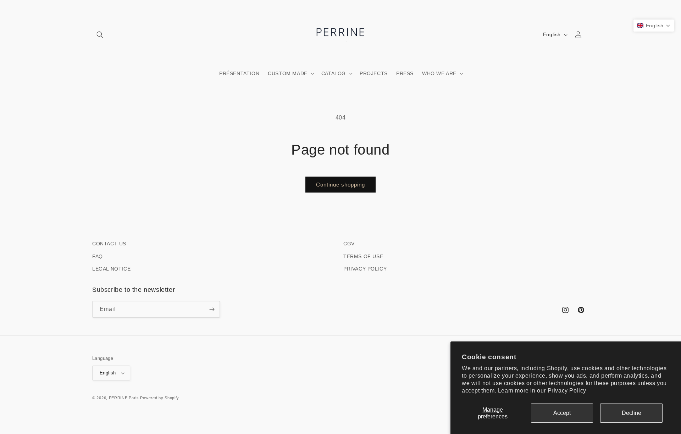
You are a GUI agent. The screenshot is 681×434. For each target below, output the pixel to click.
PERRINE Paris (124, 398)
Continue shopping (340, 185)
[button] (100, 35)
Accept (562, 413)
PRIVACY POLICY (365, 269)
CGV (349, 243)
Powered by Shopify (159, 398)
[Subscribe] (212, 309)
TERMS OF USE (363, 256)
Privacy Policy (567, 391)
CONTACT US (109, 243)
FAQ (97, 256)
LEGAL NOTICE (111, 269)
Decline (631, 413)
